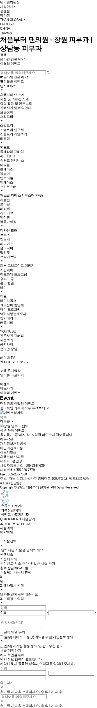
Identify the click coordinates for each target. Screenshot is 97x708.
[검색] (48, 73)
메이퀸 (5, 217)
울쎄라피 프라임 (12, 151)
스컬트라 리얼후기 (13, 134)
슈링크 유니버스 (12, 160)
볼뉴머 (5, 173)
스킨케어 (6, 270)
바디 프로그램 (10, 309)
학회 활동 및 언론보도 (16, 103)
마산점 (5, 15)
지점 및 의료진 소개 (14, 99)
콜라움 (5, 204)
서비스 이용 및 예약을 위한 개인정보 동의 (38, 637)
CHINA (5, 28)
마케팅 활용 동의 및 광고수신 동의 (33, 646)
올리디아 (6, 248)
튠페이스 (6, 169)
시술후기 (6, 340)
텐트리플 (6, 178)
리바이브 (6, 213)
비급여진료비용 (11, 448)
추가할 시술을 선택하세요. (20, 692)
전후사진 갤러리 (12, 335)
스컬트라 (6, 125)
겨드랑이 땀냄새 (12, 305)
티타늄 (5, 165)
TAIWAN (6, 33)
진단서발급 (8, 452)
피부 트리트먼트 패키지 (17, 265)
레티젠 (5, 209)
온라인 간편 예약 (12, 59)
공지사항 (6, 344)
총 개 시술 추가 (53, 692)
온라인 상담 (8, 349)
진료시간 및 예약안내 (15, 108)
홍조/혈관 (7, 283)
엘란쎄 (5, 239)
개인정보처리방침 (13, 443)
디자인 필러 (8, 230)
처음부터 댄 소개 (12, 95)
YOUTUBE (8, 331)
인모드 (5, 147)
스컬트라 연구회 (12, 130)
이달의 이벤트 (10, 63)
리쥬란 (5, 200)
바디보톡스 (8, 300)
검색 (3, 55)
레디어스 (6, 244)
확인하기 (7, 683)
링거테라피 (8, 318)
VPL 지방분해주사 (13, 314)
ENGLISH (7, 24)
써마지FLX (8, 156)
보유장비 (6, 112)
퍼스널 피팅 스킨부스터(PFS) (21, 195)
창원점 (5, 11)
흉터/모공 (7, 279)
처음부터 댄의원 (37, 487)
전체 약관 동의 (14, 632)
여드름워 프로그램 (13, 274)
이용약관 (6, 439)
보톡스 (5, 235)
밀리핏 (5, 252)
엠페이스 (6, 182)
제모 (3, 296)
